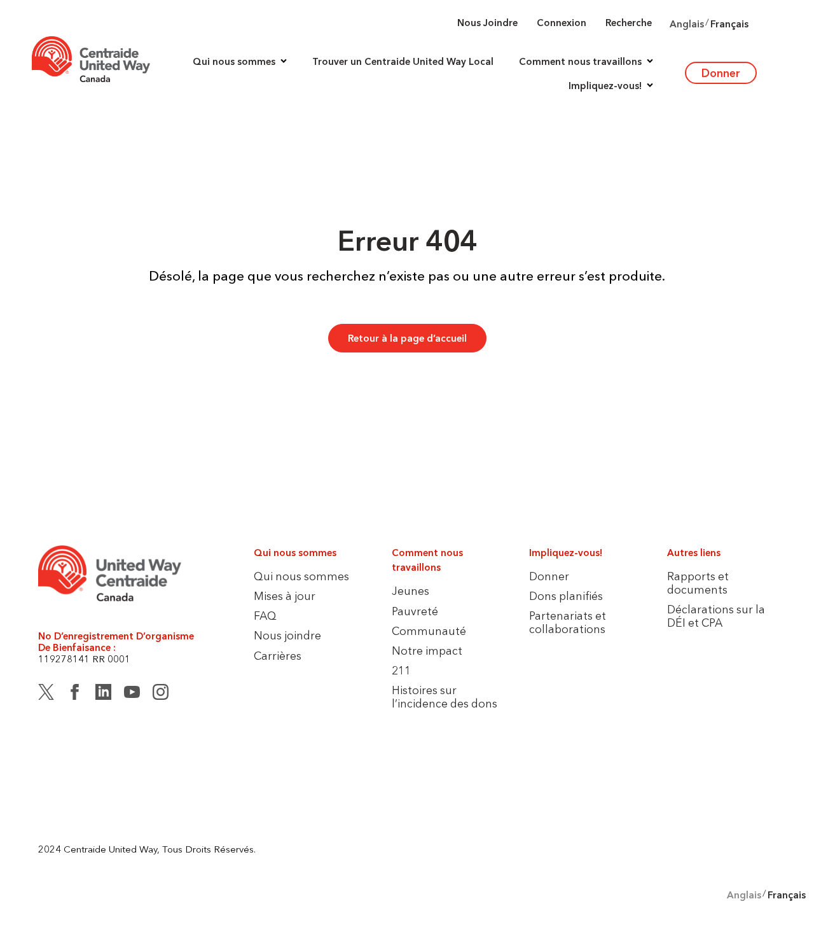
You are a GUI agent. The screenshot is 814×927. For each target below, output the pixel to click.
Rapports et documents (698, 582)
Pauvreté (415, 611)
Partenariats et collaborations (567, 622)
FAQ (265, 615)
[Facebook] (75, 694)
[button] (240, 61)
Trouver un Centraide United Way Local (402, 61)
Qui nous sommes (301, 576)
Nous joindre (487, 23)
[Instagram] (161, 694)
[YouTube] (132, 694)
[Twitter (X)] (46, 694)
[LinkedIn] (103, 694)
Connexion (561, 23)
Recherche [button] (628, 23)
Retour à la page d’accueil (407, 338)
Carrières (277, 655)
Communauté (429, 631)
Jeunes (410, 590)
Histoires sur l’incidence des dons (444, 696)
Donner (720, 73)
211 (401, 670)
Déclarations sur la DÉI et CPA (716, 616)
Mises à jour (284, 596)
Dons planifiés (566, 596)
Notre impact (427, 650)
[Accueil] (91, 59)
